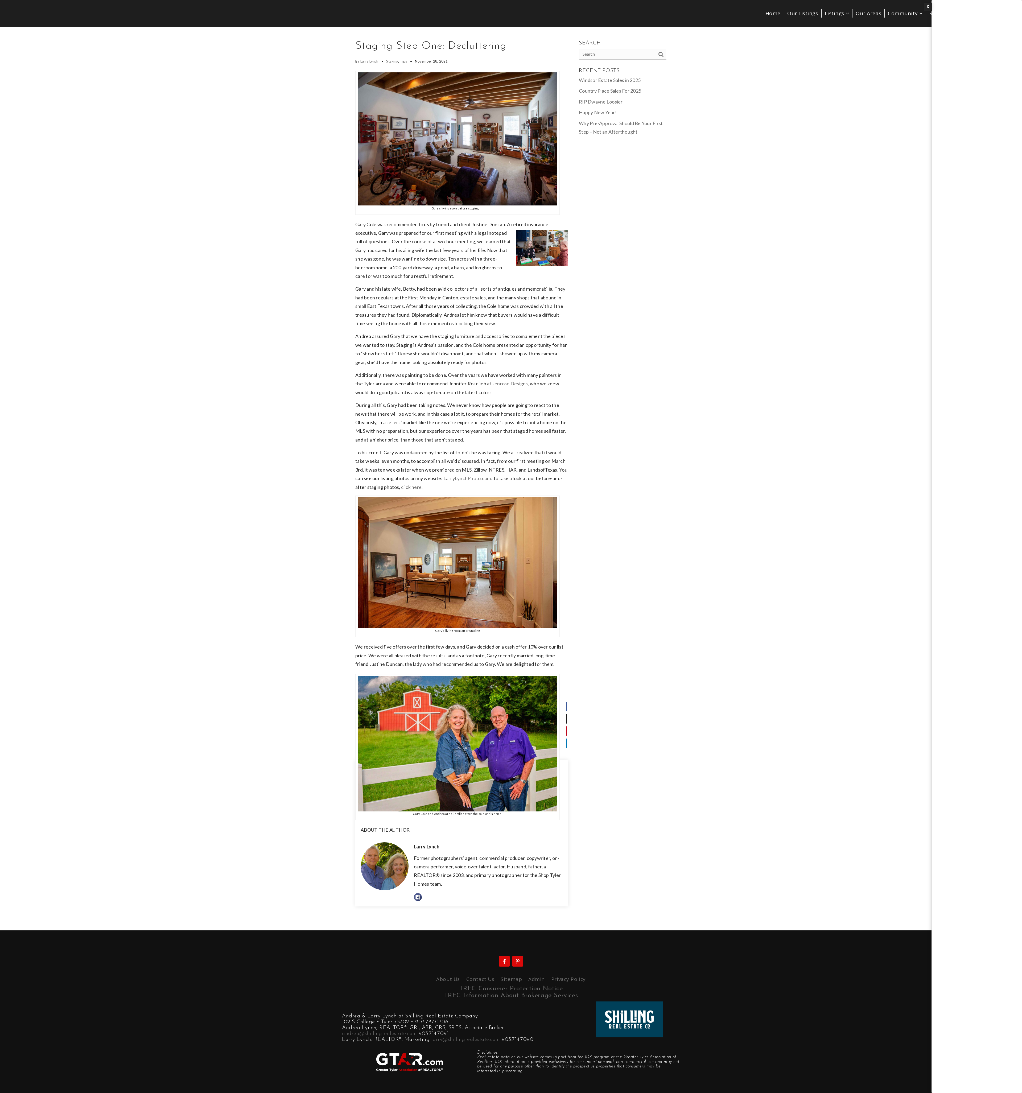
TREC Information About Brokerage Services (511, 995)
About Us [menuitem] (448, 979)
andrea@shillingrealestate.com (379, 1033)
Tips (403, 61)
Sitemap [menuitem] (511, 979)
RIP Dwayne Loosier (601, 102)
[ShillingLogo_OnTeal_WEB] (629, 1019)
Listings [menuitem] (835, 13)
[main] (511, 478)
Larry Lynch (369, 61)
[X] (566, 719)
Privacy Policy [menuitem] (568, 979)
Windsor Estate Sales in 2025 (610, 80)
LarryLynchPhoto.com (467, 478)
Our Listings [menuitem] (802, 13)
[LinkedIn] (566, 743)
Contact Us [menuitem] (480, 979)
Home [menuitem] (773, 13)
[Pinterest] (566, 731)
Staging (392, 61)
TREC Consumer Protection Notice (511, 988)
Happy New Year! (598, 112)
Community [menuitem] (903, 13)
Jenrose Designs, (510, 383)
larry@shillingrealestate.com (465, 1039)
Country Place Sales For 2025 (610, 91)
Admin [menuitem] (536, 979)
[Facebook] (566, 706)
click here (411, 487)
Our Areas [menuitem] (868, 13)
